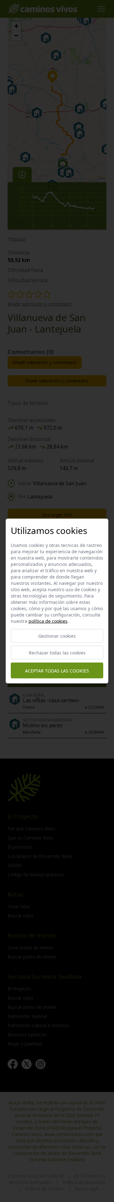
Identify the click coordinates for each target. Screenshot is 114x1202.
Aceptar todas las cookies (57, 670)
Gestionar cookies (57, 636)
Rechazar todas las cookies (57, 653)
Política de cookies (47, 621)
